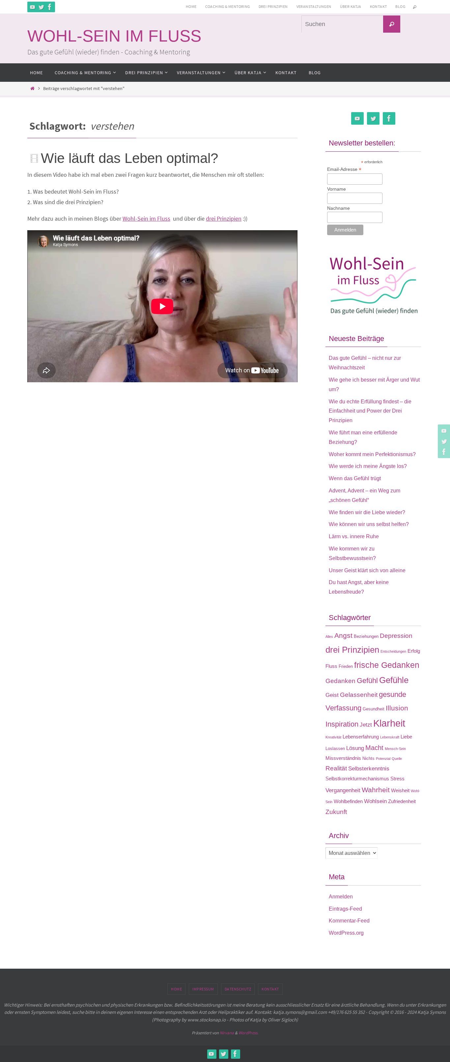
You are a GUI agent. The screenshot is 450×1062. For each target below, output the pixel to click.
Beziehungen (366, 636)
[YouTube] (32, 7)
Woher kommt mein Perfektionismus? (372, 454)
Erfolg (414, 651)
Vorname (336, 189)
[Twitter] (41, 7)
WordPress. (248, 1033)
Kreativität (333, 737)
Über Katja (350, 6)
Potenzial (383, 759)
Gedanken (340, 680)
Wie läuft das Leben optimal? (129, 158)
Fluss (331, 666)
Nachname (338, 208)
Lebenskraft (389, 737)
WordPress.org (346, 933)
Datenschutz (238, 988)
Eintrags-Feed (345, 909)
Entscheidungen (393, 651)
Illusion (397, 708)
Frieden (346, 666)
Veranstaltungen (313, 6)
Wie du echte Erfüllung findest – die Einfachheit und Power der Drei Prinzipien (370, 411)
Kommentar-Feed (349, 920)
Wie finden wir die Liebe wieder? (367, 512)
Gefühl (367, 680)
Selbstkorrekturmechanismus (357, 778)
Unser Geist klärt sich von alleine (367, 570)
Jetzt (366, 724)
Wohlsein (375, 801)
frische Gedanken (386, 665)
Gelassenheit (359, 694)
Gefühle (393, 680)
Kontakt (378, 6)
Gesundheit (373, 708)
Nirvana (227, 1033)
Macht (374, 747)
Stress (397, 778)
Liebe (406, 736)
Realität (336, 768)
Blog (400, 6)
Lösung (355, 748)
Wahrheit (376, 790)
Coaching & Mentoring (227, 6)
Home (191, 6)
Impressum (203, 988)
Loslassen (335, 748)
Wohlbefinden (348, 801)
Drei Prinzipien (273, 6)
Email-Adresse (344, 169)
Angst (343, 636)
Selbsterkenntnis (368, 768)
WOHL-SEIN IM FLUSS (114, 36)
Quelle (397, 759)
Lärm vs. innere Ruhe (354, 536)
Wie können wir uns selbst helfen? (369, 524)
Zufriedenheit (402, 801)
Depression (396, 635)
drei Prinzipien (223, 218)
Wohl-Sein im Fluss (146, 218)
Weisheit (400, 790)
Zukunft (336, 811)
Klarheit (389, 723)
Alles (329, 637)
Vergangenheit (342, 790)
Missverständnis (343, 758)
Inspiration (341, 724)
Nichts (368, 758)
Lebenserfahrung (361, 736)
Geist (332, 695)
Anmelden (341, 896)
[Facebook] (49, 7)
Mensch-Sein (395, 749)
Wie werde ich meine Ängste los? (368, 466)
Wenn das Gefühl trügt (355, 478)
